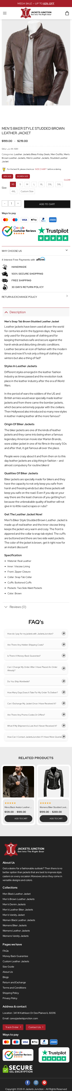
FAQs (6, 950)
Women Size (22, 176)
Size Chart (41, 169)
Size (4, 188)
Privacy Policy (10, 998)
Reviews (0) (18, 607)
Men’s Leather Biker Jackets (18, 909)
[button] (5, 13)
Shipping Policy (11, 992)
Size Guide (8, 966)
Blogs (6, 977)
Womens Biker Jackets (15, 925)
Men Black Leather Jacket (17, 893)
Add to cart (47, 204)
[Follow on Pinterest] (44, 1082)
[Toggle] (66, 250)
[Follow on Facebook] (27, 1082)
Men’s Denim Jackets (14, 904)
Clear (67, 180)
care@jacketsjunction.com (24, 1018)
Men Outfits (57, 154)
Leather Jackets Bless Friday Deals (32, 154)
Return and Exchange (14, 982)
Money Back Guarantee (15, 956)
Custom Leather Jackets (16, 961)
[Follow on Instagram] (36, 1082)
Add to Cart (21, 818)
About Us (8, 971)
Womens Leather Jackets (16, 930)
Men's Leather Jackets (37, 158)
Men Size (7, 176)
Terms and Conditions (14, 987)
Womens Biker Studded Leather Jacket (53, 807)
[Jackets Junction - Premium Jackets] (36, 13)
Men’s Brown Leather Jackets (18, 899)
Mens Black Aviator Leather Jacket (18, 807)
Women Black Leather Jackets (19, 920)
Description (18, 312)
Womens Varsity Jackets (15, 935)
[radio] (13, 184)
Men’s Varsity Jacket (14, 914)
